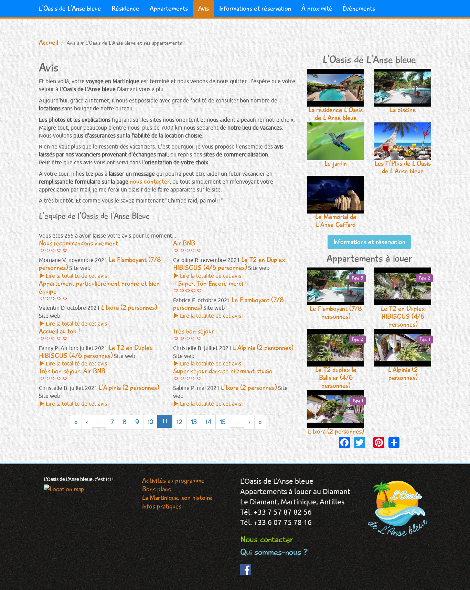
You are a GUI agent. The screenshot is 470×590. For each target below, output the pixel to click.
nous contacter (150, 181)
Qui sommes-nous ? (274, 552)
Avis (203, 8)
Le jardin (335, 163)
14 (208, 422)
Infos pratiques (161, 506)
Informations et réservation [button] (369, 242)
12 (179, 422)
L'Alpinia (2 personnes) (409, 359)
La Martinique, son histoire (177, 497)
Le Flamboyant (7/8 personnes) (336, 298)
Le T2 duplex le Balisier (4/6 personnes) (339, 363)
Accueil (48, 42)
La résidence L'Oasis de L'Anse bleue (336, 114)
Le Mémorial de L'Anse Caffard (335, 220)
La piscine (403, 110)
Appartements (169, 8)
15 (223, 422)
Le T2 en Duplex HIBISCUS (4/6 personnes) (405, 302)
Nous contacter (266, 539)
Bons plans (156, 489)
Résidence (125, 8)
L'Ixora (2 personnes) (336, 417)
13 (194, 422)
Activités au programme (173, 480)
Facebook (245, 574)
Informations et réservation (255, 8)
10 (150, 422)
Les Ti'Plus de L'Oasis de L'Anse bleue (403, 167)
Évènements (359, 8)
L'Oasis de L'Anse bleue (70, 8)
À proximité (316, 8)
